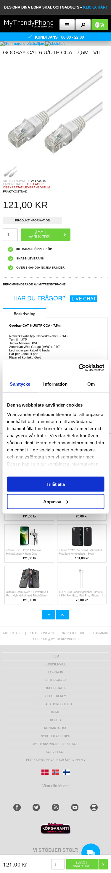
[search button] (83, 24)
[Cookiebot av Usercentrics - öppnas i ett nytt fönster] (79, 367)
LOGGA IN (55, 672)
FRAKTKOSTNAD (15, 191)
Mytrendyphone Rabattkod (55, 744)
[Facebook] (17, 807)
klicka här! (95, 7)
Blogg (55, 720)
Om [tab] (91, 384)
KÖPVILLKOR (55, 752)
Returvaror (55, 680)
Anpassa (52, 501)
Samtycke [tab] (20, 384)
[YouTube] (74, 807)
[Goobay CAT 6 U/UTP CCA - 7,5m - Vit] (55, 162)
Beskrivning (25, 313)
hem (55, 656)
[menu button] (67, 24)
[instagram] (94, 807)
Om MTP (56, 712)
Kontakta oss (55, 728)
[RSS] (55, 807)
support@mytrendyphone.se (58, 639)
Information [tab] (55, 384)
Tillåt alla (55, 484)
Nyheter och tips (55, 736)
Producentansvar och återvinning (55, 760)
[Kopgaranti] (56, 832)
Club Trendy (55, 696)
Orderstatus (56, 688)
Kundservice (55, 664)
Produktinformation (32, 220)
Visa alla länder (55, 785)
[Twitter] (36, 807)
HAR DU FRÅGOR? (54, 298)
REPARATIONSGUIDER (55, 704)
